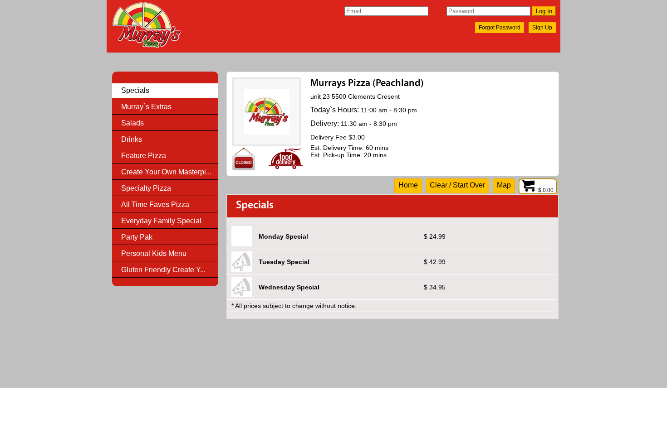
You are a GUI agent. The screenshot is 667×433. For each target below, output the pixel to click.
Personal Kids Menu (153, 253)
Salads (132, 123)
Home (408, 185)
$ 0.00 (546, 190)
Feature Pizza (143, 155)
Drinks (131, 139)
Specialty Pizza (146, 188)
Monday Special (283, 236)
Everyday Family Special (161, 221)
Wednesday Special (289, 287)
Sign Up (542, 27)
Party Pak (136, 237)
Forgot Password (499, 27)
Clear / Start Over (457, 185)
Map (504, 185)
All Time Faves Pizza (155, 204)
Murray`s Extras (146, 107)
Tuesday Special (284, 261)
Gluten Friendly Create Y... (163, 270)
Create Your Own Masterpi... (166, 172)
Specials (135, 90)
